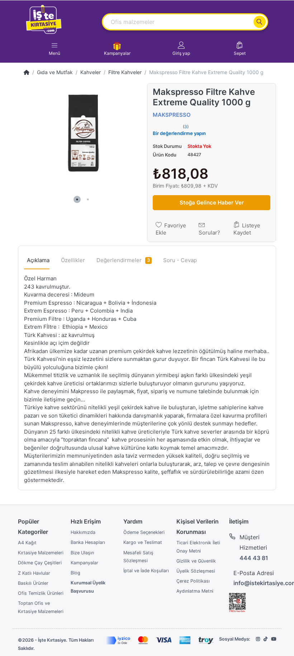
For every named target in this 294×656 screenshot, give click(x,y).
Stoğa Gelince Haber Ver (212, 202)
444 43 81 (254, 557)
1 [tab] (77, 199)
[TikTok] (265, 639)
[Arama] (259, 22)
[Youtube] (273, 639)
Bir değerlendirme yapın (179, 133)
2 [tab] (87, 199)
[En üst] (26, 72)
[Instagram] (258, 639)
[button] (181, 48)
